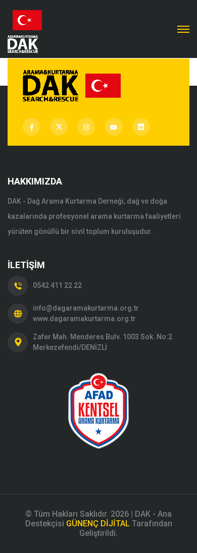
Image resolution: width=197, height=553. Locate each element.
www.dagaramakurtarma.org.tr (84, 319)
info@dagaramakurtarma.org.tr (86, 308)
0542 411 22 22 (57, 285)
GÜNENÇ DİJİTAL (98, 523)
